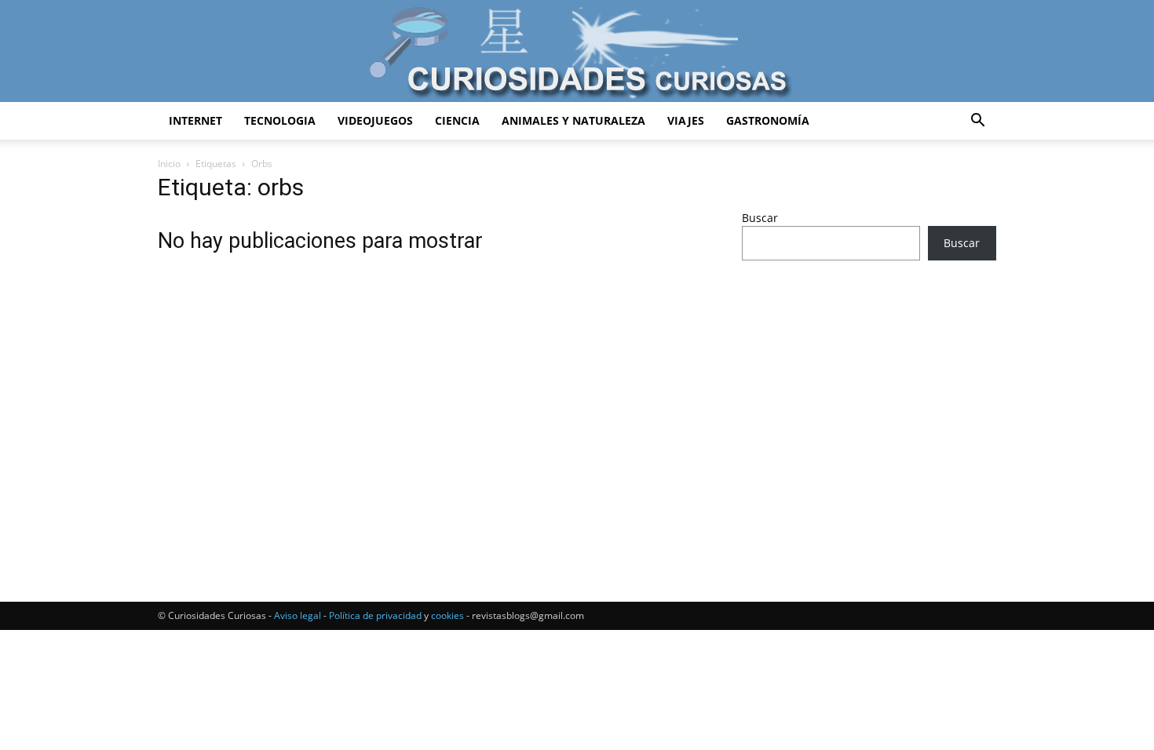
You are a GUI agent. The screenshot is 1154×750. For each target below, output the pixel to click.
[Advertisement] (869, 396)
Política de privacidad (375, 615)
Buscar (760, 217)
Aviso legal (297, 615)
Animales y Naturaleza (573, 120)
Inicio (169, 163)
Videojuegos (375, 120)
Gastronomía (767, 120)
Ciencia (457, 120)
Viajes (685, 120)
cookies (447, 615)
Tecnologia (280, 120)
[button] (977, 122)
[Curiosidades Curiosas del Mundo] (577, 52)
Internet (195, 120)
